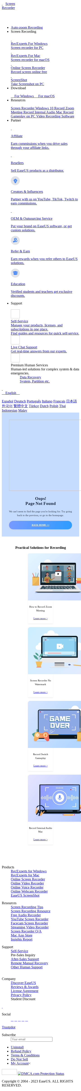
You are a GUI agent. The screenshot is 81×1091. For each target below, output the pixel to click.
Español (7, 401)
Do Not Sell (19, 1059)
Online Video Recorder (27, 883)
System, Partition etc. (35, 381)
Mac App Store (21, 935)
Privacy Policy (21, 995)
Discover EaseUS (23, 983)
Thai (62, 406)
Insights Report (21, 939)
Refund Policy (21, 1051)
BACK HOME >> (41, 525)
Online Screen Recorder (28, 879)
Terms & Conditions (25, 1055)
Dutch (44, 406)
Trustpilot (8, 1027)
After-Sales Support (25, 959)
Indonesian (9, 410)
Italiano (47, 401)
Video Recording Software (55, 116)
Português (34, 401)
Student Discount (23, 999)
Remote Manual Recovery (29, 963)
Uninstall (17, 1047)
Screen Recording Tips (27, 907)
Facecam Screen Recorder (29, 923)
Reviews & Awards (24, 987)
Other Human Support (27, 967)
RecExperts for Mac (25, 875)
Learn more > (41, 618)
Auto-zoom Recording (27, 27)
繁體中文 (21, 406)
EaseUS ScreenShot (25, 895)
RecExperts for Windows (29, 871)
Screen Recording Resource (30, 911)
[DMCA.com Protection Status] (41, 1074)
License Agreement (24, 991)
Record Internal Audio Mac (43, 112)
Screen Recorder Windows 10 (32, 108)
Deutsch (20, 401)
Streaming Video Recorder (30, 927)
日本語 (71, 401)
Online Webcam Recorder (29, 891)
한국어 (7, 406)
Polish (54, 406)
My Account (20, 1063)
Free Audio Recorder (26, 915)
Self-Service (19, 951)
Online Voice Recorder (27, 887)
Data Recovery (30, 377)
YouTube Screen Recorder (29, 919)
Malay (22, 410)
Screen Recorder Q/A (26, 931)
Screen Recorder (8, 6)
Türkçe (34, 406)
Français (59, 401)
